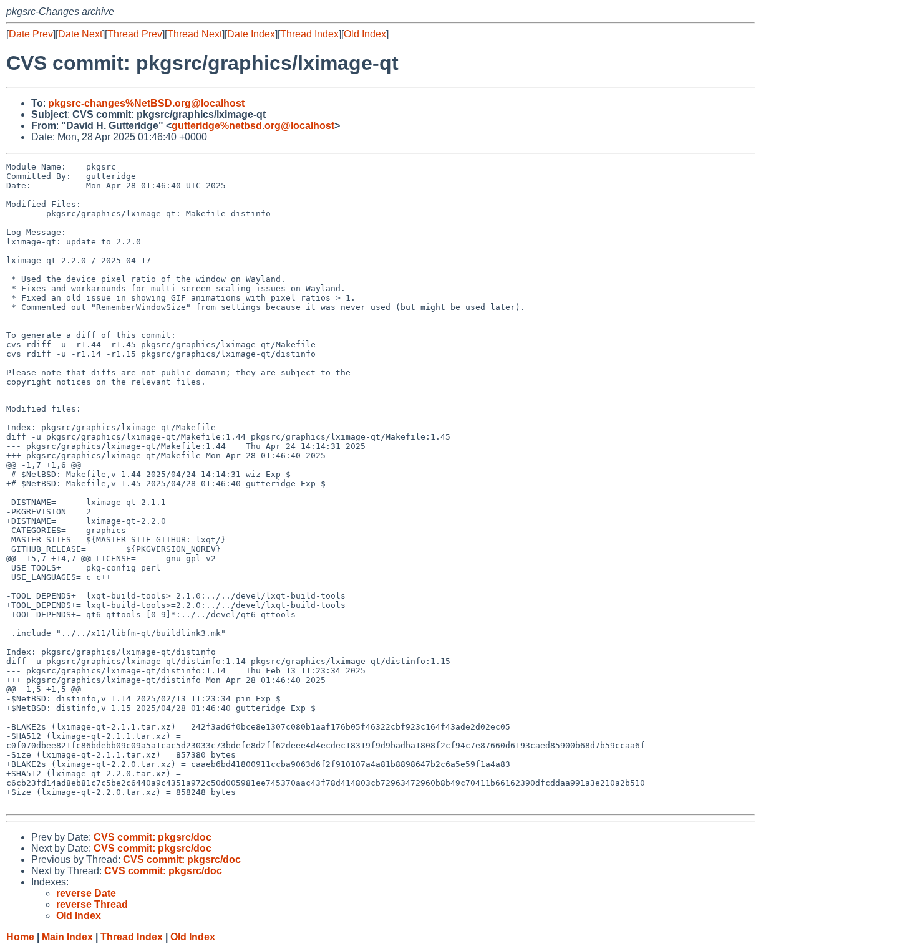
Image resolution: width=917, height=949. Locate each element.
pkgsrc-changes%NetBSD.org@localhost (146, 103)
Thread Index (309, 34)
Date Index (251, 34)
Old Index (365, 34)
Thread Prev (134, 34)
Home (20, 937)
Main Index (67, 937)
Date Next (80, 34)
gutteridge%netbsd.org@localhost (253, 125)
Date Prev (31, 34)
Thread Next (194, 34)
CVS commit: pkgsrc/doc (152, 837)
